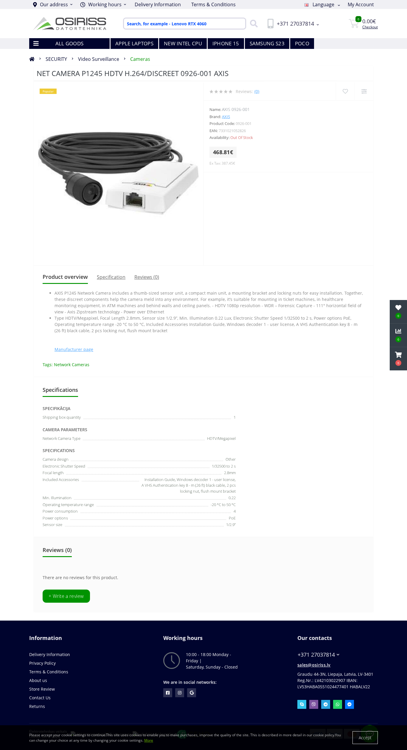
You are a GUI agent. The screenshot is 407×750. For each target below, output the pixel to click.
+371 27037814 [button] (316, 654)
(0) (256, 91)
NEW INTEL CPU (183, 43)
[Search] (252, 24)
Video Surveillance (98, 59)
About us (38, 680)
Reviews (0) (146, 277)
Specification (111, 277)
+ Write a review (66, 596)
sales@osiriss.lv (314, 665)
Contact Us (40, 697)
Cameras (140, 59)
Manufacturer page (74, 349)
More (148, 740)
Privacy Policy (42, 663)
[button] (103, 4)
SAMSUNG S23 (267, 43)
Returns (37, 706)
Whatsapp (337, 704)
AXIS (226, 116)
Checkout (370, 27)
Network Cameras (71, 364)
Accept (365, 737)
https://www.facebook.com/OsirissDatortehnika (167, 692)
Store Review (42, 689)
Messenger (349, 704)
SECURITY (56, 59)
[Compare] (364, 91)
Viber (313, 704)
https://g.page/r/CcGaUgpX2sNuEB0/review (191, 692)
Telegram (325, 704)
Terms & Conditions (213, 4)
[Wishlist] (345, 91)
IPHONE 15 (225, 43)
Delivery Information (158, 4)
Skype (301, 704)
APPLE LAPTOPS (134, 43)
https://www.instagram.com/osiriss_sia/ (179, 692)
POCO (302, 43)
